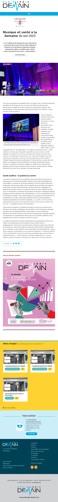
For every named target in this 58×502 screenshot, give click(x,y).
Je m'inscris (31, 433)
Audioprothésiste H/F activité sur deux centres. (14, 394)
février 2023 (20, 23)
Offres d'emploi (23, 344)
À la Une (6, 64)
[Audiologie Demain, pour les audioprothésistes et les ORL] (29, 490)
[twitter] (13, 243)
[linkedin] (16, 243)
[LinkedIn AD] (32, 467)
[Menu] (29, 14)
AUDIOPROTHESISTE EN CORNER (15, 366)
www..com (29, 497)
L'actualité (20, 19)
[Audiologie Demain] (16, 6)
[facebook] (18, 243)
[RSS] (35, 467)
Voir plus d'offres (10, 408)
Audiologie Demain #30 (20, 21)
